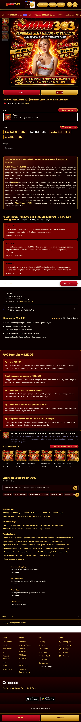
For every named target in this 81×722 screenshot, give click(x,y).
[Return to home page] (12, 4)
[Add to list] (11, 452)
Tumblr (65, 652)
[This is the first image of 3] (13, 52)
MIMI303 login (18, 15)
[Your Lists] (69, 4)
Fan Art (5, 645)
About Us (22, 642)
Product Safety (45, 656)
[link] (7, 494)
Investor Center (25, 645)
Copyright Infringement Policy (14, 622)
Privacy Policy (20, 688)
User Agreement (8, 688)
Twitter (66, 649)
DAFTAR (60, 718)
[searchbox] (40, 488)
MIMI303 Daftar (48, 15)
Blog (4, 652)
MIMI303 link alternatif (65, 15)
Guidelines (43, 652)
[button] (5, 20)
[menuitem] (5, 15)
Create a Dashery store (24, 670)
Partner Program (22, 650)
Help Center (43, 649)
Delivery (42, 642)
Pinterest (66, 656)
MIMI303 (5, 15)
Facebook (67, 645)
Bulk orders (7, 669)
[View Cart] (75, 4)
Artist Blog (23, 666)
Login (5, 662)
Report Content (8, 616)
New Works (7, 649)
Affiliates (22, 655)
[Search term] (32, 5)
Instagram (67, 642)
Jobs (21, 662)
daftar (5, 666)
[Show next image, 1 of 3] (76, 52)
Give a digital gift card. (27, 301)
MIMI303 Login (35, 15)
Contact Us (43, 663)
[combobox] (30, 5)
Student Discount (6, 657)
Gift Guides (7, 642)
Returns (42, 645)
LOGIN (21, 718)
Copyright (43, 659)
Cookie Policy (31, 688)
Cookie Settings (45, 666)
